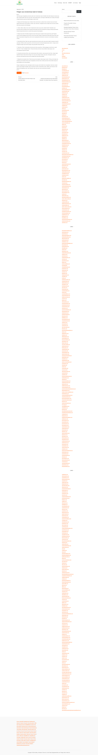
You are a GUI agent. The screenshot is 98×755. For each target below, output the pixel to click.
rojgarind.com (64, 298)
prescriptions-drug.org (66, 99)
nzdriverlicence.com (65, 653)
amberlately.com (65, 491)
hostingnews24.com (65, 632)
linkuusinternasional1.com (66, 540)
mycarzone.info (64, 369)
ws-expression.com (65, 659)
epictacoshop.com (65, 168)
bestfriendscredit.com (66, 556)
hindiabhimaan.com (65, 214)
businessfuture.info (65, 246)
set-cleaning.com (65, 684)
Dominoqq (60, 2)
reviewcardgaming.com (66, 387)
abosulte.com (64, 691)
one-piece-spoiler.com (66, 344)
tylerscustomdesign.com (66, 89)
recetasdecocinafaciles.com (67, 575)
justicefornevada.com (66, 314)
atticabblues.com (65, 594)
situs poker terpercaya (66, 53)
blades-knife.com (65, 342)
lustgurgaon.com (65, 270)
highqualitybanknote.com (66, 631)
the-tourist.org (64, 111)
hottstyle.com (64, 634)
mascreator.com (65, 645)
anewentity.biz (64, 148)
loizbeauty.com (64, 130)
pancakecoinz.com (65, 260)
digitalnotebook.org (65, 282)
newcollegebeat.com (65, 506)
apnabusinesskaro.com (66, 220)
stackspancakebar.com (66, 184)
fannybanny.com (65, 436)
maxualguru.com (65, 284)
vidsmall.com (64, 379)
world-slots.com (65, 255)
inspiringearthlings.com (66, 637)
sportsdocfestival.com (66, 463)
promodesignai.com (65, 686)
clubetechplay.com (65, 428)
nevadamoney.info (65, 175)
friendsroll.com (64, 542)
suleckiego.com (64, 222)
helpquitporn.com (65, 629)
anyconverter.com (65, 132)
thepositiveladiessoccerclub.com (68, 574)
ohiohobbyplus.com (65, 521)
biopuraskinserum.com (66, 170)
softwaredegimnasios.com (66, 673)
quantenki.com (64, 374)
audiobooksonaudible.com (66, 695)
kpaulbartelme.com (65, 393)
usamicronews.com (65, 447)
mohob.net (64, 278)
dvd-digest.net (64, 179)
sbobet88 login (28, 724)
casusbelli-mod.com (65, 534)
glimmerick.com (65, 502)
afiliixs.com (64, 586)
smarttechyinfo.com (65, 281)
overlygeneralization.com (66, 309)
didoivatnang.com (65, 604)
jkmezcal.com (64, 409)
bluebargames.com (65, 78)
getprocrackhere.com (66, 433)
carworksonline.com (65, 91)
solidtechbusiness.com (66, 385)
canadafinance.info (65, 173)
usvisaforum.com (65, 510)
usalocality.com (64, 480)
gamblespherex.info (65, 360)
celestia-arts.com (65, 75)
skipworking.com (65, 129)
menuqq (33, 737)
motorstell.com (64, 95)
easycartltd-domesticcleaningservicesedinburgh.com (71, 710)
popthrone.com (64, 254)
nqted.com (64, 651)
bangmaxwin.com (65, 165)
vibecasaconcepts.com (66, 371)
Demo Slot (65, 2)
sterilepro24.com (65, 384)
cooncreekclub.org (65, 72)
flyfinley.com (64, 262)
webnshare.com (65, 308)
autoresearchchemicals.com (67, 219)
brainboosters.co (65, 490)
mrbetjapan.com (65, 146)
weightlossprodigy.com (66, 279)
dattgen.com (64, 602)
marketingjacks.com (65, 209)
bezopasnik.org (64, 160)
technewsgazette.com (66, 141)
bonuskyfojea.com (65, 422)
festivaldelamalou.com (66, 80)
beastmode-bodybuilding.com (67, 243)
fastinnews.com (64, 434)
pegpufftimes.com (65, 73)
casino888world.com (65, 406)
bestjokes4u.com (65, 268)
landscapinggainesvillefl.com (67, 642)
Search (63, 9)
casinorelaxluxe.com (65, 426)
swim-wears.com (65, 84)
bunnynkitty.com (65, 159)
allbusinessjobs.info (65, 238)
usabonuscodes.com (65, 670)
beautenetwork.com (65, 697)
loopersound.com (65, 515)
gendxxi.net (64, 366)
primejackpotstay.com (66, 455)
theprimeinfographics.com (66, 398)
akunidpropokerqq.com (66, 553)
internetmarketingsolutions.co (67, 330)
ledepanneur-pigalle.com (66, 178)
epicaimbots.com (65, 610)
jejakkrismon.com (65, 135)
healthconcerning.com (66, 297)
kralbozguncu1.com (65, 640)
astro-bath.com (64, 561)
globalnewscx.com (65, 333)
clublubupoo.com (65, 418)
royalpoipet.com (65, 414)
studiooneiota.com (65, 346)
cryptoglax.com (64, 520)
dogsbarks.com (64, 605)
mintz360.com (64, 276)
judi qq (32, 724)
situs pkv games (31, 729)
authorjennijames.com (66, 566)
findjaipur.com (64, 499)
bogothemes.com (65, 523)
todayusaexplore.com (66, 479)
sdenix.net (64, 108)
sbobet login (23, 737)
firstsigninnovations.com (66, 81)
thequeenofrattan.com (66, 339)
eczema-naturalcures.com (66, 559)
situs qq (32, 738)
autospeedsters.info (65, 352)
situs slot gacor (24, 729)
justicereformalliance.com (66, 518)
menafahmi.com (65, 646)
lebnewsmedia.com (65, 537)
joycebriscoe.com (65, 493)
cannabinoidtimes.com (66, 293)
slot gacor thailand (29, 743)
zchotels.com (64, 661)
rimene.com (64, 176)
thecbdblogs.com (65, 217)
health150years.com (65, 97)
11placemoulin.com (65, 274)
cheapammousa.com (65, 572)
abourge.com (64, 585)
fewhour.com (64, 300)
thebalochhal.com (65, 483)
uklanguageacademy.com (66, 235)
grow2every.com (65, 624)
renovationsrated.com (66, 680)
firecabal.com (64, 618)
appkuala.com (64, 149)
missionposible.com (65, 205)
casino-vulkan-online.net (66, 198)
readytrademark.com (65, 678)
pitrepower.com (64, 200)
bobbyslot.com (64, 273)
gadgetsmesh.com (65, 312)
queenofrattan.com (65, 338)
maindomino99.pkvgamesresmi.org (23, 745)
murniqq (18, 738)
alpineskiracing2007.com (66, 197)
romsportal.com (65, 461)
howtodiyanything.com (66, 635)
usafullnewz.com (65, 474)
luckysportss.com (65, 444)
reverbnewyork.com (65, 507)
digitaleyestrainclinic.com (66, 203)
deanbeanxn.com (65, 251)
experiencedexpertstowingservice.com (69, 388)
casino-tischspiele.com (66, 122)
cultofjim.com (64, 501)
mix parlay (18, 737)
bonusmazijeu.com (65, 420)
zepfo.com (64, 662)
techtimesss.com (65, 92)
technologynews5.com (66, 664)
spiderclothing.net (65, 544)
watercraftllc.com (65, 583)
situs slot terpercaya (32, 726)
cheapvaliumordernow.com (67, 399)
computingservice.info (66, 320)
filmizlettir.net (64, 69)
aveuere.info (64, 292)
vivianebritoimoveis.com (66, 103)
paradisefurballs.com (65, 290)
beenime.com (64, 401)
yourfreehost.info (65, 526)
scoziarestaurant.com (66, 681)
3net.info (63, 548)
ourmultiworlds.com (65, 70)
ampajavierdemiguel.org (66, 488)
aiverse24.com (64, 692)
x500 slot (21, 735)
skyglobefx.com (64, 358)
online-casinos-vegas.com (66, 206)
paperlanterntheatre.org (66, 580)
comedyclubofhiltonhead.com (67, 395)
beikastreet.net (64, 67)
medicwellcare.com (65, 377)
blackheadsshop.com (66, 390)
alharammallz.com (65, 588)
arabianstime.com (65, 593)
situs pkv (21, 732)
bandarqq (63, 56)
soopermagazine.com (66, 675)
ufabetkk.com (64, 138)
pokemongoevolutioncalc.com (67, 450)
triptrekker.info (64, 365)
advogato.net (64, 113)
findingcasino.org (65, 347)
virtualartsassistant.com (66, 396)
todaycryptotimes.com (66, 669)
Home (55, 2)
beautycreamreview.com (66, 597)
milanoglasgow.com (65, 187)
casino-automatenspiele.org (67, 121)
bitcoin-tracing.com (65, 699)
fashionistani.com (65, 615)
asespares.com (64, 591)
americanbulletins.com (66, 589)
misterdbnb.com (65, 407)
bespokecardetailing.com (66, 555)
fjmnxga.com (64, 162)
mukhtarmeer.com (65, 648)
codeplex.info (64, 550)
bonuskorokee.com (65, 423)
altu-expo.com (64, 564)
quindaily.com (64, 689)
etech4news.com (65, 612)
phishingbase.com (65, 452)
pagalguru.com (64, 654)
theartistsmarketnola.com (66, 181)
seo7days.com (64, 151)
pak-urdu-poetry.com (65, 327)
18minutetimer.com (65, 301)
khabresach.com (65, 216)
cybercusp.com (64, 705)
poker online (23, 740)
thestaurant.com (65, 415)
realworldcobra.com (65, 349)
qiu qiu (63, 49)
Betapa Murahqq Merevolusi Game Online (71, 20)
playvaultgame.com (65, 458)
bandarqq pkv (26, 721)
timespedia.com (65, 133)
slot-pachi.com (64, 287)
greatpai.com (64, 578)
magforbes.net (64, 105)
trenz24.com (64, 127)
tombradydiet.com (65, 531)
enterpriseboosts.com (66, 118)
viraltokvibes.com (65, 102)
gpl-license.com (65, 623)
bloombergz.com (65, 116)
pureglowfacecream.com (66, 143)
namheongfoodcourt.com (66, 186)
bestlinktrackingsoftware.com (67, 417)
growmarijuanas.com (65, 306)
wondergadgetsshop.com (66, 545)
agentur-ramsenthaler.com (66, 361)
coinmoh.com (64, 599)
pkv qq (18, 721)
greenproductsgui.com (66, 295)
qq (62, 51)
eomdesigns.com (65, 363)
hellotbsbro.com (65, 317)
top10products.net (65, 240)
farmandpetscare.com (66, 319)
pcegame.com (64, 656)
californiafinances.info (66, 171)
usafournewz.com (65, 482)
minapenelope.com (65, 517)
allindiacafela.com (65, 195)
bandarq (18, 734)
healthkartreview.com (66, 627)
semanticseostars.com (66, 303)
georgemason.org (65, 232)
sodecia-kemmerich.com (66, 403)
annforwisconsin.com (65, 498)
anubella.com (64, 694)
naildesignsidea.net (65, 577)
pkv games (27, 72)
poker (63, 54)
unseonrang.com (65, 325)
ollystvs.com (64, 331)
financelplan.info (65, 244)
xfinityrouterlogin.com (66, 208)
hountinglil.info (64, 265)
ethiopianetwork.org (65, 311)
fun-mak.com (64, 404)
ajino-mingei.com (65, 525)
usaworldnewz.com (65, 477)
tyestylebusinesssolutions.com (67, 412)
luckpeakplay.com (65, 445)
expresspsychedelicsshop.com (67, 613)
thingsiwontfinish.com (66, 466)
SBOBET (70, 2)
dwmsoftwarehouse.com (66, 607)
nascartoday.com (65, 650)
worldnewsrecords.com (66, 382)
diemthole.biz (64, 137)
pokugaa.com (64, 456)
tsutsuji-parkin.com (65, 569)
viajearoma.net (64, 567)
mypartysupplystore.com (66, 496)
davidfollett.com (65, 504)
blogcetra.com (64, 328)
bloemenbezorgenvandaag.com (67, 154)
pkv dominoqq (64, 57)
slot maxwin (19, 727)
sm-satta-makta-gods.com (66, 672)
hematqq (21, 738)
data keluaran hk (65, 48)
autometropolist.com (65, 596)
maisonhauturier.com (65, 643)
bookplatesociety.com (66, 536)
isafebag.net (64, 114)
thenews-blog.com (65, 667)
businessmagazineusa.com (67, 376)
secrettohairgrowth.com (66, 156)
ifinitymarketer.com (65, 437)
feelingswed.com (65, 616)
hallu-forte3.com (65, 189)
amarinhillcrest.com (65, 110)
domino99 (21, 721)
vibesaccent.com (65, 487)
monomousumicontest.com (67, 355)
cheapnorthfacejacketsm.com (67, 528)
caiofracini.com (64, 322)
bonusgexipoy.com (65, 425)
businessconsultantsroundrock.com (68, 702)
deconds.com (64, 708)
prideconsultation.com (66, 263)
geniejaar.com (64, 271)
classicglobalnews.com (66, 703)
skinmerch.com (64, 509)
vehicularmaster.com (65, 485)
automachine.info (65, 350)
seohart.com (64, 683)
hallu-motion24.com (65, 190)
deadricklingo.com (65, 357)
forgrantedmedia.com (66, 86)
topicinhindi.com (65, 233)
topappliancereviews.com (66, 211)
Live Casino (75, 2)
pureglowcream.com (65, 152)
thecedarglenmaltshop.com (67, 230)
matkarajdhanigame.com (66, 252)
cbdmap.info (64, 249)
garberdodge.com (65, 83)
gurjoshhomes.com (65, 529)
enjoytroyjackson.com (66, 608)
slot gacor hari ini (22, 724)
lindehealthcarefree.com (66, 236)
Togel (80, 2)
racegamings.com (65, 453)
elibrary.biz (64, 558)
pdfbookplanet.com (65, 336)
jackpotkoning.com (65, 439)
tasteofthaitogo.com (65, 157)
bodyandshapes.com (65, 700)
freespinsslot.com (65, 289)
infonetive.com (64, 167)
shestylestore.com (65, 464)
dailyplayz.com (64, 431)
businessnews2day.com (66, 380)
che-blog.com (64, 259)
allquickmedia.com (65, 140)
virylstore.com (64, 94)
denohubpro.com (65, 341)
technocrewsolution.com (66, 100)
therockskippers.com (65, 192)
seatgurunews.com (65, 547)
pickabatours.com (65, 241)
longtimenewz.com (65, 442)
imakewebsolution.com (66, 257)
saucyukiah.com (65, 65)
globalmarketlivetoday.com (66, 621)
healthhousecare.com (66, 626)
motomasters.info (65, 368)
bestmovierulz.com (65, 512)
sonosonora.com (65, 539)
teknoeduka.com (65, 665)
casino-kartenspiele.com (66, 119)
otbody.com (64, 124)
